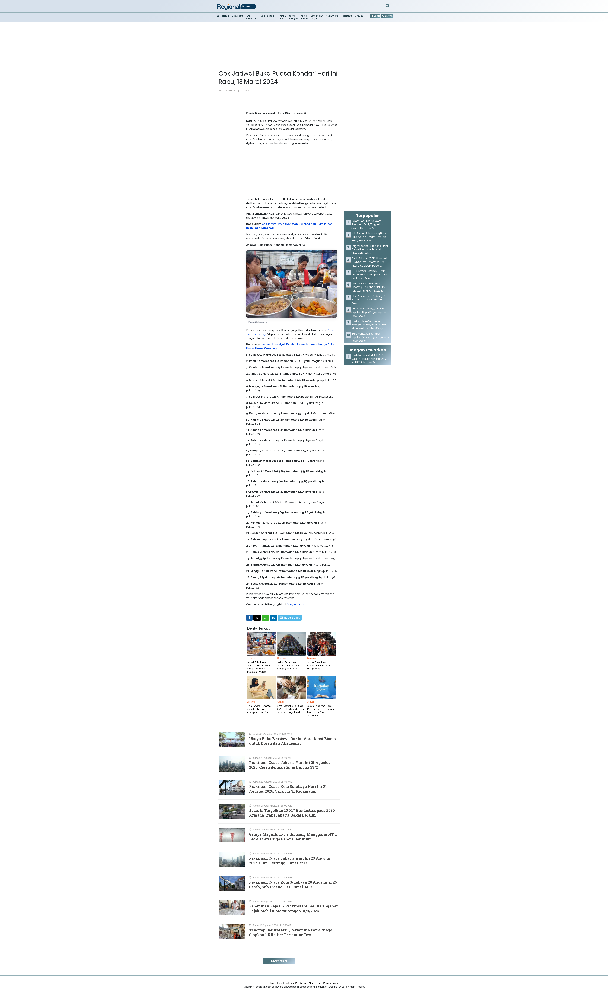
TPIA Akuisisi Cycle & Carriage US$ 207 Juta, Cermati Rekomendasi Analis (370, 300)
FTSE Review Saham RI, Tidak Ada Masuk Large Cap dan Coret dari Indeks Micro (369, 275)
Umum (359, 16)
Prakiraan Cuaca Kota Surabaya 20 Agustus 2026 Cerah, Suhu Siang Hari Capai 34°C (293, 884)
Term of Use (276, 983)
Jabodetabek (269, 16)
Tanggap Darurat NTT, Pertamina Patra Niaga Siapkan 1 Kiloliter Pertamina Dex (290, 932)
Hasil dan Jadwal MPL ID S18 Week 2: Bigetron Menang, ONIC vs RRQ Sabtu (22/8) (369, 359)
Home (225, 16)
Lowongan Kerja (316, 17)
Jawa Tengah (293, 17)
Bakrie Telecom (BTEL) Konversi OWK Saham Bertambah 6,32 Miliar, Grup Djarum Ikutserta (369, 262)
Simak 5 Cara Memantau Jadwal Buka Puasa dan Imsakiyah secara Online (259, 709)
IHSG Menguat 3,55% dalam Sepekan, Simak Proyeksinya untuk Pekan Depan (370, 337)
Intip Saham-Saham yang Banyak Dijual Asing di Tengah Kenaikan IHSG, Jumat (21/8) (370, 237)
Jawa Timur (304, 17)
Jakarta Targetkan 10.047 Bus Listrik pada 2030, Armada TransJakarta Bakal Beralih (292, 813)
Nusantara (332, 16)
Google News (295, 604)
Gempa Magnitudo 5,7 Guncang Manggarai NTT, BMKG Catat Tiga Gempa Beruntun (293, 837)
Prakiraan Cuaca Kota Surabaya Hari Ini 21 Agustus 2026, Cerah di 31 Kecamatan (288, 789)
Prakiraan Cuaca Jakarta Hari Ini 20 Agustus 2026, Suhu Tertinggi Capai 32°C (290, 861)
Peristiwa (346, 16)
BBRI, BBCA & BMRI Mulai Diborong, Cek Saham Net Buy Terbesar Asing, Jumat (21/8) (368, 287)
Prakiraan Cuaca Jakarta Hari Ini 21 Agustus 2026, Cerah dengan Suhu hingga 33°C (289, 765)
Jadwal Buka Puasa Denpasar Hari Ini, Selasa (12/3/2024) (319, 665)
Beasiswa (237, 16)
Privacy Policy (330, 983)
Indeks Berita (279, 961)
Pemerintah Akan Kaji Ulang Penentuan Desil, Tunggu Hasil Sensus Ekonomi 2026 (368, 224)
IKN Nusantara (252, 17)
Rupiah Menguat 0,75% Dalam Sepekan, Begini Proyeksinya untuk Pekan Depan (370, 312)
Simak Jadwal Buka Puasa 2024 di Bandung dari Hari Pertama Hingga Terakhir (290, 709)
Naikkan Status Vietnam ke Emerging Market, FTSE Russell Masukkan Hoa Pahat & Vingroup (369, 325)
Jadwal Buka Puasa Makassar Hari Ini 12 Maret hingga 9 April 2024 (290, 665)
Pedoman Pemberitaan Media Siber (303, 983)
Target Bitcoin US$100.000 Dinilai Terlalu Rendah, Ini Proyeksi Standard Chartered (370, 250)
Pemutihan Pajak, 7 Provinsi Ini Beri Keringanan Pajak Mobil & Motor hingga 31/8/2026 (294, 908)
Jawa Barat (283, 17)
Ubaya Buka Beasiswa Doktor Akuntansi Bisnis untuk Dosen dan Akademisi (292, 741)
